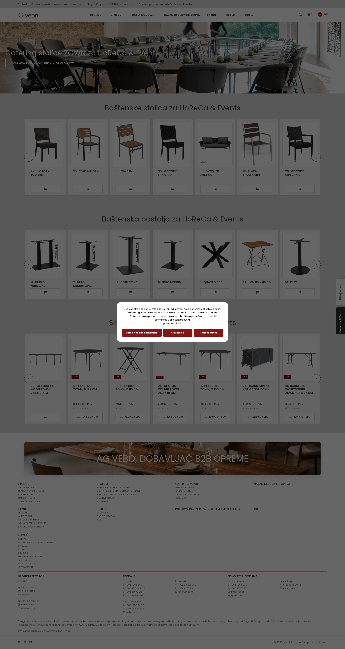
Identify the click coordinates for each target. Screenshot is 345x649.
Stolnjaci (181, 497)
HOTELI (231, 15)
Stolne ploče (104, 501)
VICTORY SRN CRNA (125, 173)
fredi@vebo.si (132, 612)
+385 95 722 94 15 (135, 588)
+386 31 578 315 (133, 591)
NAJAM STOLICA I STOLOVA (182, 15)
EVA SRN (81, 171)
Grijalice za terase (29, 519)
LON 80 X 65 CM (214, 282)
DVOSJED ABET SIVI (167, 173)
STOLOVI (117, 15)
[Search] (301, 15)
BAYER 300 (295, 282)
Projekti (100, 4)
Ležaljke (22, 512)
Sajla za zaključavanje (32, 523)
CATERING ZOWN (143, 15)
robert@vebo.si (185, 591)
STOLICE (96, 15)
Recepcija (103, 512)
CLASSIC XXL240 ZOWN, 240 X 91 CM (126, 389)
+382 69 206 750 (29, 601)
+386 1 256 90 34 (239, 584)
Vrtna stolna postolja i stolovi (115, 487)
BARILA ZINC (84, 282)
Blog (89, 4)
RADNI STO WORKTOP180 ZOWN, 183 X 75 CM (256, 389)
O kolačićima (25, 567)
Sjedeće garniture (29, 501)
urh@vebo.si (237, 591)
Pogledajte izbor (24, 63)
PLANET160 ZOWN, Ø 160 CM (297, 387)
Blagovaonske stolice (31, 490)
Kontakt (22, 4)
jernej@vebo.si (290, 588)
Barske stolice (27, 494)
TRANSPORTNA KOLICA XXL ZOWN (213, 387)
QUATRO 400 (169, 282)
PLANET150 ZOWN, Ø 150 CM (170, 387)
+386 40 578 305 (134, 608)
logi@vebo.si (235, 595)
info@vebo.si (27, 608)
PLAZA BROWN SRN (208, 173)
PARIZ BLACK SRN (293, 173)
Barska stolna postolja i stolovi (116, 494)
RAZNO (212, 15)
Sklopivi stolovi (106, 497)
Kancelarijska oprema (31, 526)
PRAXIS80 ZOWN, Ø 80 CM (84, 387)
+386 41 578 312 (186, 588)
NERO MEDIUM (127, 282)
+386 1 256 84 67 (29, 604)
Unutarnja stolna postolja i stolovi (118, 490)
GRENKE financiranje (122, 4)
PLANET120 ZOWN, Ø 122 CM (42, 387)
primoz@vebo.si (134, 595)
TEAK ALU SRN (43, 171)
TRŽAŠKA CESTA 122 (28, 587)
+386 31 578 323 (239, 588)
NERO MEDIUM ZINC (40, 284)
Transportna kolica (187, 494)
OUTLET (250, 15)
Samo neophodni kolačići (142, 332)
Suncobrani (25, 516)
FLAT (249, 282)
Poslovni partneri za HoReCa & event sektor (166, 4)
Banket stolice (26, 497)
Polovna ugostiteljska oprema (49, 4)
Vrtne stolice (26, 487)
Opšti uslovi (25, 559)
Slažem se (177, 332)
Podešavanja (208, 332)
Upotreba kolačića (172, 323)
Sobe (100, 519)
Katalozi (77, 4)
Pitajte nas (340, 292)
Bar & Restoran (106, 516)
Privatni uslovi (26, 563)
